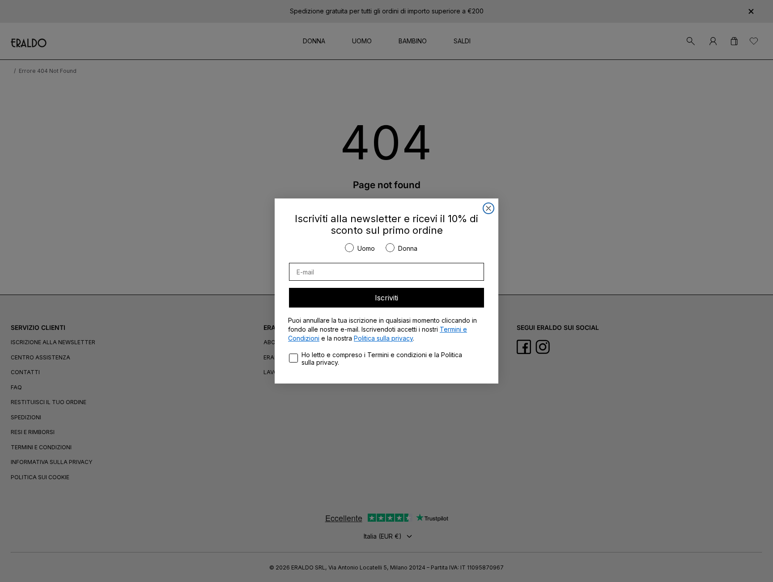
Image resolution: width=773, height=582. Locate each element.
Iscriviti (386, 297)
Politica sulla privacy (383, 338)
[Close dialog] (488, 208)
